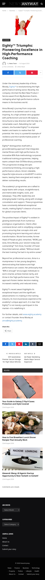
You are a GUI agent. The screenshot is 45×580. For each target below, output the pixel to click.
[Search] (41, 3)
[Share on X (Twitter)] (20, 72)
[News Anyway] (24, 4)
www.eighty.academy (32, 314)
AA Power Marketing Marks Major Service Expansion (32, 359)
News (9, 568)
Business (6, 40)
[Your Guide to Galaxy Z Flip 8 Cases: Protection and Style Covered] (22, 387)
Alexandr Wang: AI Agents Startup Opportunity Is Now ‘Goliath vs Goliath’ (20, 474)
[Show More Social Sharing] (40, 72)
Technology (36, 568)
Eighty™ (12, 86)
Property (12, 571)
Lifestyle (29, 571)
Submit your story (9, 549)
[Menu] (3, 3)
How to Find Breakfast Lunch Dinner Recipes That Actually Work (19, 438)
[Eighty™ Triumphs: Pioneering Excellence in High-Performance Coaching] (22, 25)
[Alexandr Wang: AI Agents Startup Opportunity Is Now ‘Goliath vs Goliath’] (22, 458)
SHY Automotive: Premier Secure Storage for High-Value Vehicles (11, 359)
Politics (20, 571)
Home (4, 538)
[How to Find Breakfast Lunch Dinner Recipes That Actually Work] (22, 422)
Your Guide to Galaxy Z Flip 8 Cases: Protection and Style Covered (18, 402)
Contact (5, 545)
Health (36, 571)
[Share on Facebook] (8, 72)
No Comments (9, 67)
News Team (13, 63)
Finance (17, 568)
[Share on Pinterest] (32, 72)
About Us (5, 542)
